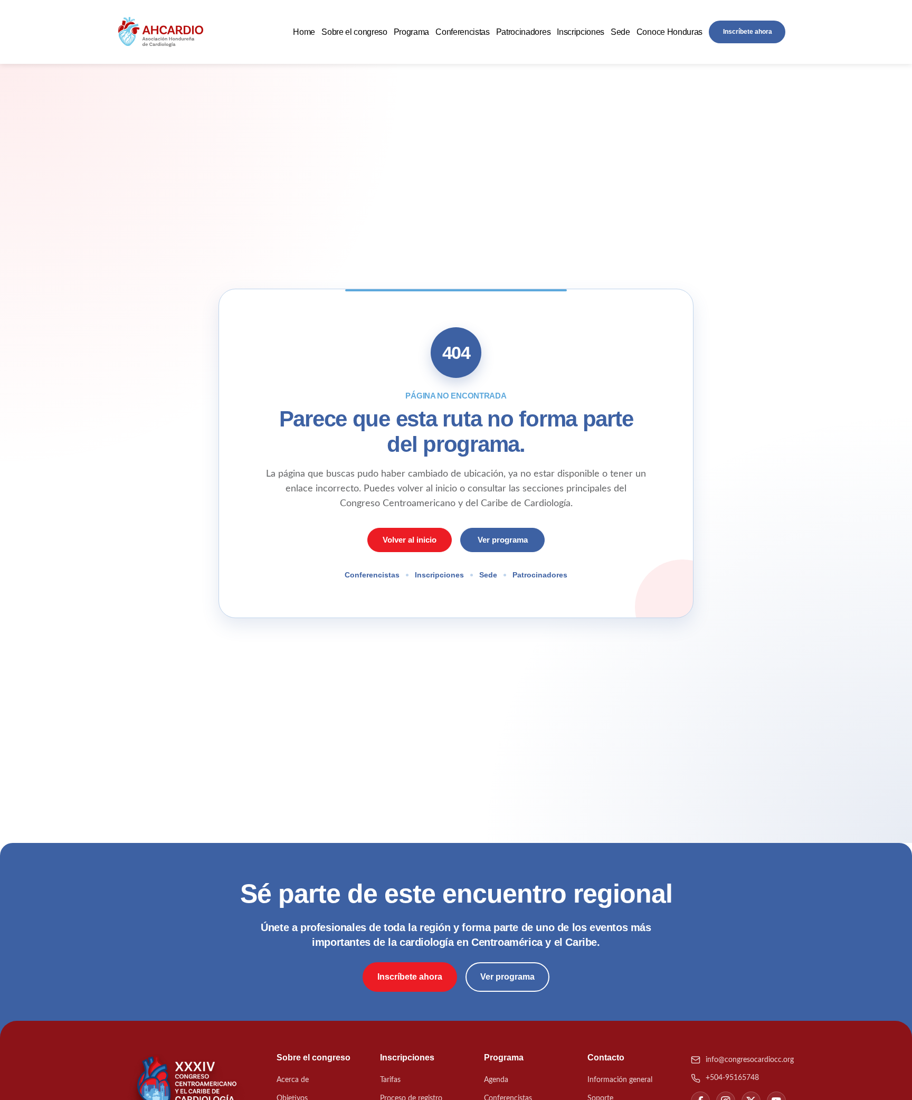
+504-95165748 (732, 1078)
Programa (411, 31)
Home (304, 31)
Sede (620, 31)
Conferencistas (462, 31)
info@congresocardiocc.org (750, 1060)
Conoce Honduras (669, 31)
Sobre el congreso (354, 31)
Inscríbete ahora (747, 31)
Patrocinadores (523, 31)
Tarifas (390, 1080)
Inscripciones (580, 31)
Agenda (496, 1080)
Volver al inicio (409, 539)
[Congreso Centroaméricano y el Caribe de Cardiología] (160, 32)
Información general (619, 1080)
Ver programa (503, 539)
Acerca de (293, 1080)
